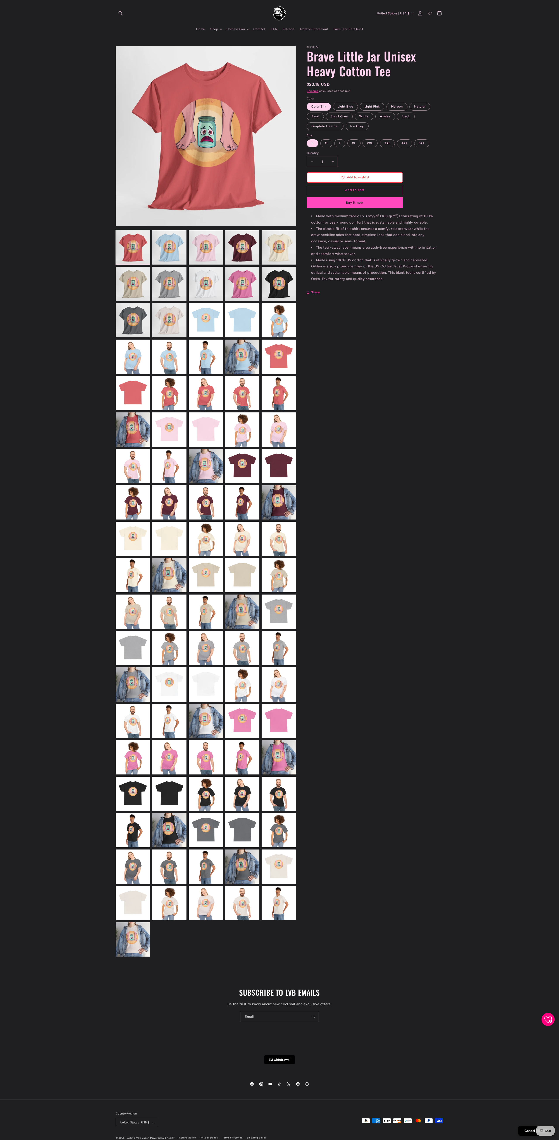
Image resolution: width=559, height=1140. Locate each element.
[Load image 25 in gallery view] (279, 393)
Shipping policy (257, 1137)
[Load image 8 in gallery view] (206, 284)
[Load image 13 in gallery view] (206, 320)
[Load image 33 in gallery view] (206, 466)
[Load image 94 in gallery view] (242, 903)
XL (354, 143)
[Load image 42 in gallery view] (169, 539)
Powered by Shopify (162, 1137)
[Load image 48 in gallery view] (206, 575)
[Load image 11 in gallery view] (133, 320)
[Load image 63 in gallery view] (206, 684)
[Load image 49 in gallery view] (242, 575)
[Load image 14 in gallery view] (242, 320)
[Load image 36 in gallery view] (133, 502)
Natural (420, 106)
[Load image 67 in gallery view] (169, 721)
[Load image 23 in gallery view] (206, 393)
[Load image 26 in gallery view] (133, 429)
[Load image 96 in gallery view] (133, 939)
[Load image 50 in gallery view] (279, 575)
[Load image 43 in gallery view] (206, 539)
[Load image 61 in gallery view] (133, 684)
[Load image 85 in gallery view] (279, 830)
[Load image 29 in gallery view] (242, 429)
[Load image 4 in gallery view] (242, 247)
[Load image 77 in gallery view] (169, 794)
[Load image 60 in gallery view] (279, 648)
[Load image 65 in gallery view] (279, 684)
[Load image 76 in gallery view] (133, 794)
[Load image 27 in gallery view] (169, 429)
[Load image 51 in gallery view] (133, 612)
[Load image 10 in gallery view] (279, 284)
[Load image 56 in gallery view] (133, 648)
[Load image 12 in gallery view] (169, 320)
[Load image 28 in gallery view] (206, 429)
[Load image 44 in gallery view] (242, 539)
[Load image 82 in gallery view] (169, 830)
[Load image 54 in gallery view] (242, 612)
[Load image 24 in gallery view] (242, 393)
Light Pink (372, 106)
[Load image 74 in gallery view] (242, 757)
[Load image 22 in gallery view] (169, 393)
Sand (315, 116)
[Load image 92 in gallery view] (169, 903)
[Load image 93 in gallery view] (206, 903)
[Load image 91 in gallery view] (133, 903)
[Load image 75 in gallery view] (279, 757)
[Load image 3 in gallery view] (206, 247)
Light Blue (345, 106)
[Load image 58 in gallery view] (206, 648)
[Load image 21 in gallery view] (133, 393)
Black (406, 116)
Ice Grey (357, 126)
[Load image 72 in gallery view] (169, 757)
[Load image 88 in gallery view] (206, 866)
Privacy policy (209, 1137)
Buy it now (355, 203)
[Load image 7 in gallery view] (169, 284)
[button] (120, 13)
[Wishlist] (430, 13)
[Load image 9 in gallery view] (242, 284)
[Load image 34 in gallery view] (242, 466)
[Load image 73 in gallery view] (206, 757)
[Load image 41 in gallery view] (133, 539)
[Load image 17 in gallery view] (169, 357)
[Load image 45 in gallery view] (279, 539)
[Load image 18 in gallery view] (206, 357)
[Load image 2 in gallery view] (169, 247)
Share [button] (315, 292)
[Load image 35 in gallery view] (279, 466)
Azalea (385, 116)
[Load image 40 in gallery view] (279, 502)
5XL (422, 143)
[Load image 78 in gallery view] (206, 794)
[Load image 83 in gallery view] (206, 830)
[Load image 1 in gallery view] (133, 247)
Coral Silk (318, 106)
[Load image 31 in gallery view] (133, 466)
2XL (370, 143)
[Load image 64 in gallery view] (242, 684)
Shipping (313, 90)
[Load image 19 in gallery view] (242, 357)
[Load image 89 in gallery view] (242, 866)
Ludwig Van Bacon (137, 1137)
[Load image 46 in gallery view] (133, 575)
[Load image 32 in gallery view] (169, 466)
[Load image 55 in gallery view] (279, 612)
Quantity (313, 153)
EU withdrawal (279, 1059)
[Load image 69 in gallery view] (242, 721)
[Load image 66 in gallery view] (133, 721)
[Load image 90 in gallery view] (279, 866)
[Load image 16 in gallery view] (133, 357)
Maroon (397, 106)
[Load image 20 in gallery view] (279, 357)
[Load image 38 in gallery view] (206, 502)
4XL (405, 143)
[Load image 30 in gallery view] (279, 429)
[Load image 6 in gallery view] (133, 284)
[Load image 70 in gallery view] (279, 721)
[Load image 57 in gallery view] (169, 648)
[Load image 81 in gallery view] (133, 830)
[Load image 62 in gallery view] (169, 684)
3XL (387, 143)
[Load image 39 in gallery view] (242, 502)
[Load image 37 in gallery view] (169, 502)
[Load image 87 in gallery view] (169, 866)
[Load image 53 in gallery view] (206, 612)
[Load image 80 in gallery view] (279, 794)
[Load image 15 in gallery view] (279, 320)
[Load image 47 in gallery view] (169, 575)
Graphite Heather (325, 126)
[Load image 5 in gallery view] (279, 247)
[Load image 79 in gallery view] (242, 794)
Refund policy (187, 1137)
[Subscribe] (314, 1017)
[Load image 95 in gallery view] (279, 903)
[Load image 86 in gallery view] (133, 866)
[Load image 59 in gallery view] (242, 648)
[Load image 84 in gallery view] (242, 830)
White (364, 116)
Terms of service (232, 1137)
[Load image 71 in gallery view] (133, 757)
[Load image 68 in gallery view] (206, 721)
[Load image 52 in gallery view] (169, 612)
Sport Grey (339, 116)
